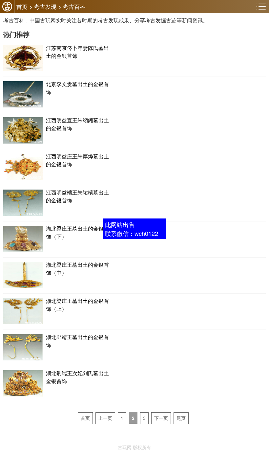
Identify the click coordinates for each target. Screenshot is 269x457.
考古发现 (45, 6)
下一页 (161, 418)
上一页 (105, 418)
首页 (22, 6)
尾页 (181, 418)
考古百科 (74, 6)
